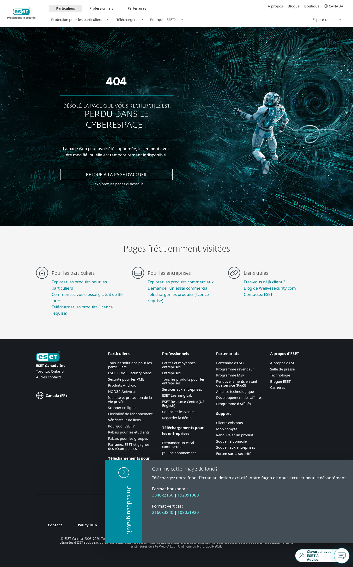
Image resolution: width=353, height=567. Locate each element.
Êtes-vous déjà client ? (264, 282)
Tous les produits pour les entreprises (183, 381)
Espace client (323, 19)
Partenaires (137, 8)
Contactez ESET (258, 294)
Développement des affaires (239, 397)
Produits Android (122, 385)
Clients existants (229, 422)
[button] (123, 501)
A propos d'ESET (283, 362)
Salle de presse (282, 369)
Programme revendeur (235, 369)
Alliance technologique (235, 391)
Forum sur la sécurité (233, 453)
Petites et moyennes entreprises (178, 364)
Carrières (277, 387)
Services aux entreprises (182, 389)
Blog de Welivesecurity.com (270, 288)
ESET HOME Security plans (130, 372)
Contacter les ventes (178, 411)
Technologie (280, 375)
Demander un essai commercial (178, 288)
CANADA (336, 6)
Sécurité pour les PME (126, 379)
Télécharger (126, 19)
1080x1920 (188, 512)
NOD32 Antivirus (122, 391)
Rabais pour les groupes (128, 438)
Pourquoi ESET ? (121, 426)
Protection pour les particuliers (76, 19)
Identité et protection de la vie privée (130, 399)
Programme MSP (230, 375)
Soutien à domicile (231, 441)
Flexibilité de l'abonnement (130, 413)
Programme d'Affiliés (233, 403)
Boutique (311, 6)
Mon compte (226, 429)
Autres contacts (48, 377)
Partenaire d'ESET (230, 362)
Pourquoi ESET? (163, 19)
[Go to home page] (48, 357)
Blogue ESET (280, 381)
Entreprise (170, 372)
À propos (275, 6)
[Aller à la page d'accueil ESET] (21, 13)
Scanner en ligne (121, 407)
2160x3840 (162, 512)
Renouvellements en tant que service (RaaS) (236, 383)
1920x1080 (188, 495)
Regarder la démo (177, 417)
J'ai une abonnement (179, 452)
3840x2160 (162, 495)
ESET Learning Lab (177, 395)
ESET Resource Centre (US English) (183, 403)
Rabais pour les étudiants (129, 432)
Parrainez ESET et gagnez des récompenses (128, 446)
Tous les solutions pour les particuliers (130, 364)
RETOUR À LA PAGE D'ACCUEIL (116, 174)
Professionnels (101, 8)
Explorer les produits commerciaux (181, 282)
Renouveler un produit (234, 435)
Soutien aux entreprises (235, 447)
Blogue (293, 6)
